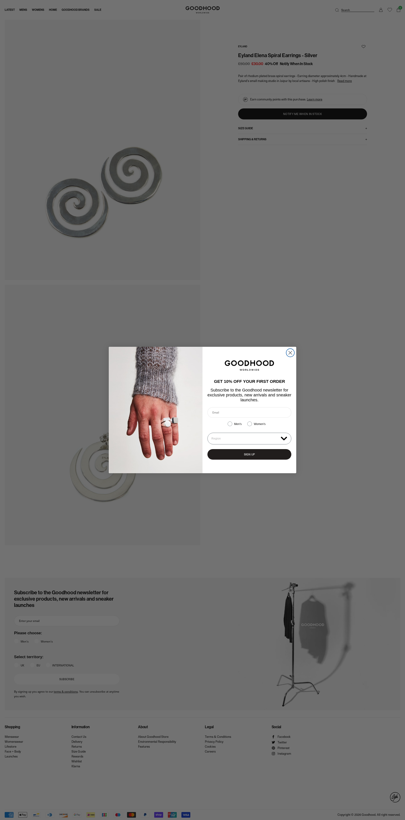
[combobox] (245, 438)
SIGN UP (249, 454)
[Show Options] (284, 438)
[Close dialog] (290, 353)
